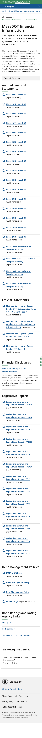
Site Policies (22, 701)
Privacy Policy (7, 701)
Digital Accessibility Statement (15, 696)
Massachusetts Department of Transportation (19, 20)
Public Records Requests (12, 707)
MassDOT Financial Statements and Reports (24, 11)
